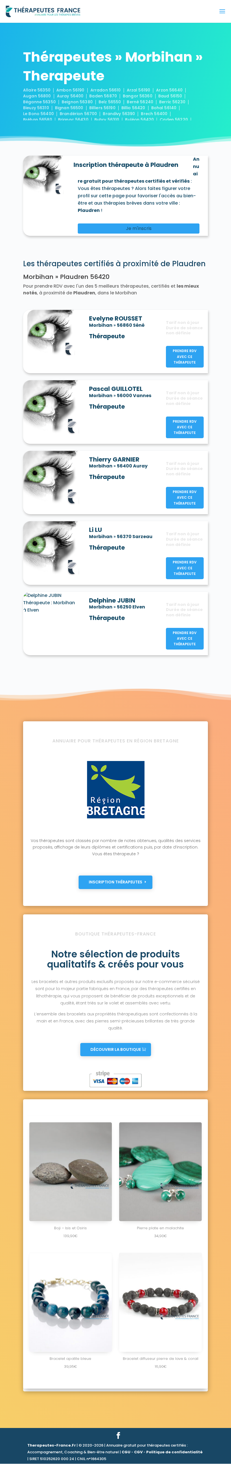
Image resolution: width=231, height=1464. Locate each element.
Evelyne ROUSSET (115, 318)
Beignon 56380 (77, 102)
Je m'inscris (139, 228)
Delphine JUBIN (112, 600)
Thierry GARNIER (114, 459)
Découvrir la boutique (115, 1049)
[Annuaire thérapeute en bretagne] (115, 819)
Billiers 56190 (102, 108)
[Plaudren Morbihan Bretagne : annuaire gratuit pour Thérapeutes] (46, 176)
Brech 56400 (154, 114)
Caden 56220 (174, 119)
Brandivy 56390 (119, 114)
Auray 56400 (70, 96)
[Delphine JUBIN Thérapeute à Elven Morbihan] (54, 602)
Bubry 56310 (106, 119)
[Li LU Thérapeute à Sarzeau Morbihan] (54, 549)
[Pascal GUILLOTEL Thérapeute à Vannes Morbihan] (54, 408)
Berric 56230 (172, 102)
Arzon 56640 (169, 90)
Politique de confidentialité (174, 1452)
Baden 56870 (103, 96)
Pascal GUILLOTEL (116, 389)
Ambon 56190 (70, 90)
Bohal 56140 (164, 108)
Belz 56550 (110, 102)
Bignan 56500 (69, 108)
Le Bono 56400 (38, 114)
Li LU (95, 530)
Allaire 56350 (36, 90)
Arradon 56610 (105, 90)
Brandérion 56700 (78, 114)
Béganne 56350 (39, 102)
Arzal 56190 (138, 90)
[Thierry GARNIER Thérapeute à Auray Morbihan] (54, 478)
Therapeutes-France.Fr (51, 1445)
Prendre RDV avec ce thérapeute (185, 356)
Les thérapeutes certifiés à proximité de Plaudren (114, 264)
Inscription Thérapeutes (115, 882)
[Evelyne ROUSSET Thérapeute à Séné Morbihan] (54, 333)
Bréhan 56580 (37, 119)
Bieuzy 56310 (36, 108)
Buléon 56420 (139, 119)
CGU (126, 1452)
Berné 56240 (140, 102)
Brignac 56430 (73, 119)
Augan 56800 (37, 96)
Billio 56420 (133, 108)
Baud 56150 (170, 96)
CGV (138, 1452)
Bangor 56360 (137, 96)
